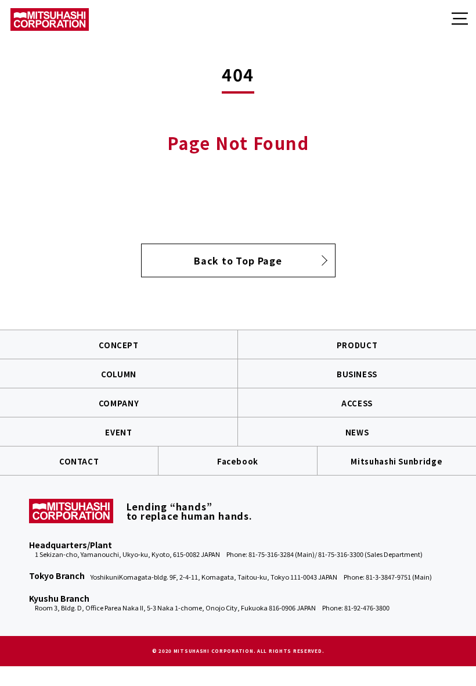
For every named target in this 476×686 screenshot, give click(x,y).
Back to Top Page (238, 260)
